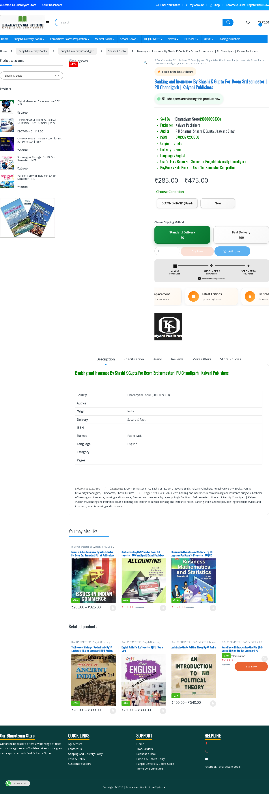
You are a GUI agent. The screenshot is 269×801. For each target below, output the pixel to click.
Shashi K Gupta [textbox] (30, 75)
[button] (145, 62)
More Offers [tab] (201, 359)
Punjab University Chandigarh (77, 51)
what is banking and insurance (105, 506)
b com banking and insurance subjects (228, 493)
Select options (111, 608)
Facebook (210, 766)
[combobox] (31, 75)
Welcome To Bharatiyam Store (18, 5)
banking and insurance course (105, 501)
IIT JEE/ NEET (152, 39)
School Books (128, 39)
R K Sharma (184, 63)
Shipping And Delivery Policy (85, 754)
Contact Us (75, 749)
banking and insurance (118, 497)
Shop (217, 5)
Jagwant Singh (204, 60)
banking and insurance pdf (210, 501)
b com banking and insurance (188, 493)
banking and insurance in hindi (141, 501)
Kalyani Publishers (222, 60)
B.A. (73, 642)
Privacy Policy (76, 759)
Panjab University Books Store (155, 763)
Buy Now (251, 666)
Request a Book (146, 754)
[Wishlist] (248, 22)
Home (3, 51)
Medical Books (103, 39)
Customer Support (79, 763)
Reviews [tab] (177, 359)
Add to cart (163, 608)
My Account (196, 5)
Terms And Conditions (150, 768)
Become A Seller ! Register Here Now (247, 5)
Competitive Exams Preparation (68, 39)
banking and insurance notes (176, 501)
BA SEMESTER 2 (200, 642)
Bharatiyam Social (229, 766)
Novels (172, 39)
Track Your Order (170, 5)
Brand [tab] (157, 359)
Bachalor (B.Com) (187, 60)
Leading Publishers (229, 39)
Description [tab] (105, 359)
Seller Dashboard (52, 5)
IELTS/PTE (190, 39)
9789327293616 (160, 493)
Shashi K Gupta (117, 51)
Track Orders (144, 749)
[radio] (177, 203)
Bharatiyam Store (187, 119)
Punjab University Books (28, 39)
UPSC (207, 39)
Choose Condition (170, 192)
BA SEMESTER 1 (83, 642)
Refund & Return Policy (150, 759)
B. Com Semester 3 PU (165, 60)
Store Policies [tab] (230, 359)
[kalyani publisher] (168, 327)
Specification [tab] (134, 359)
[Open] (47, 22)
